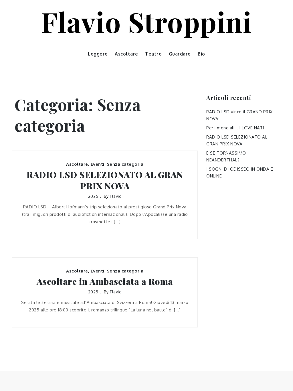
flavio (116, 196)
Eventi (97, 164)
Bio (201, 54)
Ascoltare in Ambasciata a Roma (105, 281)
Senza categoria (125, 164)
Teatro (153, 54)
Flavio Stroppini (146, 21)
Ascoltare (126, 54)
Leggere (98, 54)
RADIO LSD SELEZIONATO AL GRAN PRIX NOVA (105, 180)
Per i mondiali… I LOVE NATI (235, 128)
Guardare (180, 54)
